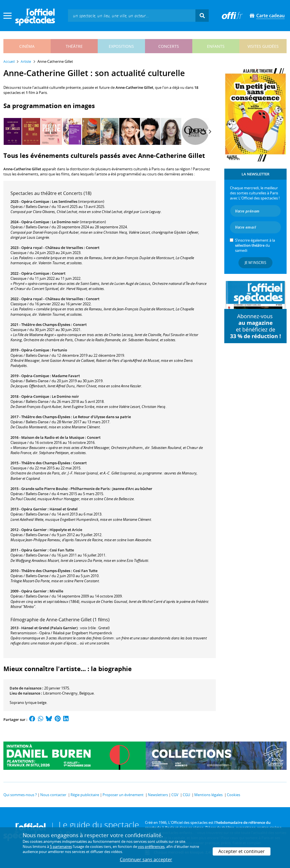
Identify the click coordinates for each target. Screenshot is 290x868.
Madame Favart (66, 375)
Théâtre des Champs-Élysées (45, 324)
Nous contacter (53, 794)
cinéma (27, 46)
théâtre (74, 46)
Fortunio (59, 350)
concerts (168, 46)
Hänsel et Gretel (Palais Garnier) (49, 627)
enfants (216, 46)
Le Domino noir (65, 221)
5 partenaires (61, 846)
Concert (92, 247)
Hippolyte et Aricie (66, 529)
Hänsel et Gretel (64, 509)
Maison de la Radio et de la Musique (52, 437)
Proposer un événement (123, 794)
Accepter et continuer (241, 851)
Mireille (56, 591)
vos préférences (151, 846)
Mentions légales (208, 794)
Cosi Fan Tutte (62, 550)
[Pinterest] (57, 719)
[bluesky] (49, 719)
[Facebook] (32, 719)
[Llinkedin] (65, 719)
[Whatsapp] (40, 719)
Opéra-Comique (35, 201)
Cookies (233, 794)
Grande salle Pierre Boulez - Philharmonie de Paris (65, 488)
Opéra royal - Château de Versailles (52, 247)
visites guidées (263, 46)
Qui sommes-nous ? (20, 794)
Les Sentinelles (64, 201)
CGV (174, 794)
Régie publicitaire (85, 794)
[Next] (209, 131)
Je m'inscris (255, 262)
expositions (121, 46)
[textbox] (131, 15)
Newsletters (158, 794)
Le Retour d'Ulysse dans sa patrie (102, 416)
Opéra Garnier (34, 509)
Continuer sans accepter (146, 859)
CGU (186, 794)
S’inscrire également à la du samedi (255, 245)
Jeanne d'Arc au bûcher (132, 488)
